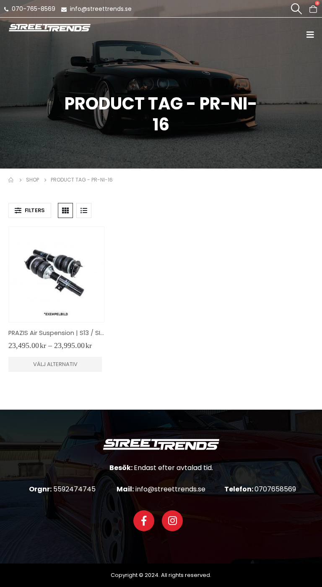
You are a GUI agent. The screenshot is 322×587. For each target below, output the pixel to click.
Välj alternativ (55, 364)
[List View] (83, 210)
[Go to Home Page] (11, 180)
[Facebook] (143, 520)
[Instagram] (172, 520)
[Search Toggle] (296, 9)
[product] (56, 274)
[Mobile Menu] (312, 34)
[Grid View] (65, 210)
